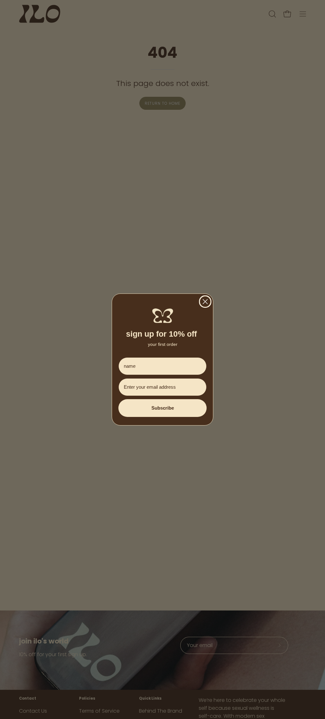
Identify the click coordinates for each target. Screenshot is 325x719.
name (124, 352)
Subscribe (162, 408)
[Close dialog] (205, 301)
